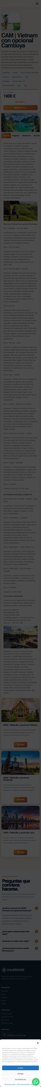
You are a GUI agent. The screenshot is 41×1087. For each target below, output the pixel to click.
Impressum (33, 1084)
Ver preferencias (20, 1079)
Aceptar (20, 1068)
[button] (38, 1043)
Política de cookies (10, 1084)
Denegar (20, 1074)
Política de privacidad (23, 1084)
